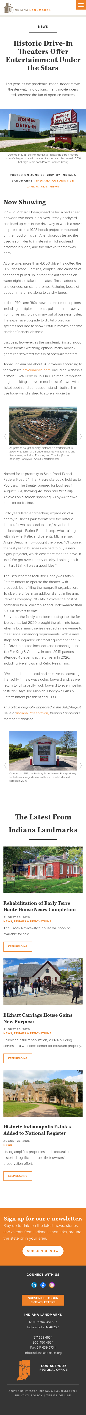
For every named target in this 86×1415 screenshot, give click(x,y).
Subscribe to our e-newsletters (43, 1300)
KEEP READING (18, 946)
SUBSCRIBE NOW (43, 1251)
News (54, 186)
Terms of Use (58, 1395)
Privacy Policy (29, 1395)
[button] (9, 436)
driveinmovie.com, (36, 370)
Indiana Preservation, (32, 713)
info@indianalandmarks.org (43, 1353)
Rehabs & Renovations (32, 921)
